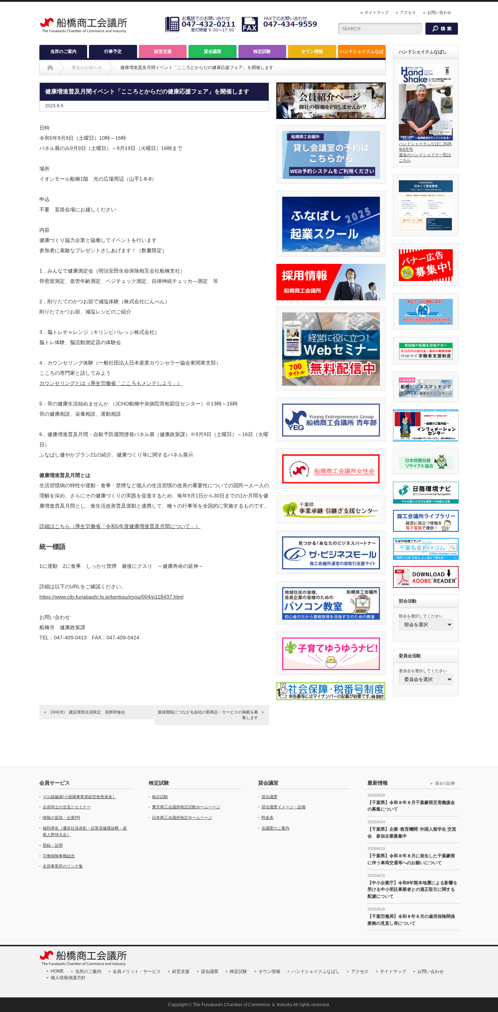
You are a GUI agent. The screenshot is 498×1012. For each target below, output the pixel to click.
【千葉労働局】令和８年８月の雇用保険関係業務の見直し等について (411, 920)
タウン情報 (312, 51)
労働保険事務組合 (59, 856)
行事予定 (113, 51)
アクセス (408, 12)
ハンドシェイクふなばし (362, 53)
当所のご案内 (63, 51)
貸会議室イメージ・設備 (283, 807)
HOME (57, 971)
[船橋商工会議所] (83, 32)
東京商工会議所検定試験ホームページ (186, 807)
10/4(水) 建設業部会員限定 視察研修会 (87, 712)
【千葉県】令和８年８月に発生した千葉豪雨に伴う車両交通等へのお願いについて (411, 859)
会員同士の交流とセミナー (67, 807)
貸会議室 (212, 51)
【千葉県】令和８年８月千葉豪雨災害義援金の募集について (411, 806)
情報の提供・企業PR (61, 817)
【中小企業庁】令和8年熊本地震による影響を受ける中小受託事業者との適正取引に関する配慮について (412, 889)
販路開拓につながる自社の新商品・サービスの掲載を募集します (208, 715)
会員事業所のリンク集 (63, 866)
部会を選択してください (421, 616)
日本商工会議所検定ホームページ (182, 817)
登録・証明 (53, 845)
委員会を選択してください (423, 671)
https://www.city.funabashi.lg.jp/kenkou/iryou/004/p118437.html (111, 597)
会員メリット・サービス (137, 971)
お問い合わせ (439, 12)
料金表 (267, 817)
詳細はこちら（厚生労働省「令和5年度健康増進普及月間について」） (120, 526)
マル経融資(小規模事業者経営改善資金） (79, 796)
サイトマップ (377, 12)
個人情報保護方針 (72, 977)
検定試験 (262, 51)
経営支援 (163, 51)
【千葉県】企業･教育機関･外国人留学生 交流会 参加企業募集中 (411, 833)
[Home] (50, 67)
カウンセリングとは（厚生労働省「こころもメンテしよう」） (110, 383)
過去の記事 (445, 783)
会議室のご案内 (275, 828)
